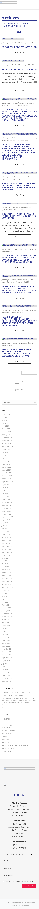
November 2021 (7, 581)
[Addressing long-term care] (13, 61)
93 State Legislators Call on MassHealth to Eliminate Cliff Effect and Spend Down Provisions (19, 289)
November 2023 (7, 511)
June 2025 (5, 455)
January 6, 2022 (7, 345)
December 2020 (7, 614)
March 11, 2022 (16, 251)
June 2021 (5, 596)
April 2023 (5, 532)
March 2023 (6, 535)
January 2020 (6, 646)
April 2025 (5, 461)
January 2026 (6, 435)
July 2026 (5, 417)
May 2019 (5, 669)
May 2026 (5, 423)
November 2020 (7, 617)
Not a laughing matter (9, 708)
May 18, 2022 (16, 179)
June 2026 (5, 420)
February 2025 (7, 467)
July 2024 (5, 488)
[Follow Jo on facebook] (14, 795)
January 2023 (6, 540)
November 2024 (7, 476)
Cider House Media (23, 905)
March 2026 (6, 429)
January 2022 (6, 576)
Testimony (15, 177)
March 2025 (6, 464)
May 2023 (5, 529)
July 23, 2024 (29, 65)
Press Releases (17, 280)
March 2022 (6, 570)
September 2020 (7, 623)
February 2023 (7, 537)
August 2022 (6, 555)
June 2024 (5, 490)
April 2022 (5, 567)
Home (19, 32)
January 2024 (6, 505)
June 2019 (5, 667)
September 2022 (7, 552)
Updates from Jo (7, 210)
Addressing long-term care (19, 69)
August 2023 (6, 520)
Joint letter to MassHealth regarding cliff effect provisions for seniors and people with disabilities (19, 321)
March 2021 (6, 605)
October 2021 (6, 584)
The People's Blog (17, 43)
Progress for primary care (19, 47)
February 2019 (7, 678)
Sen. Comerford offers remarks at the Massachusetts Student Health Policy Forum (17, 352)
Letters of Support (18, 103)
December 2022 (7, 543)
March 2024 (6, 499)
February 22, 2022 (24, 282)
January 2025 (6, 470)
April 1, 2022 (18, 210)
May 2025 (5, 458)
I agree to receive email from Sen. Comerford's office (19, 881)
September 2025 (7, 446)
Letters (14, 249)
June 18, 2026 (29, 43)
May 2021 (5, 599)
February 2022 (7, 573)
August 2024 (6, 485)
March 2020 (6, 640)
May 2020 (5, 634)
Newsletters (16, 207)
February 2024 (7, 502)
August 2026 (6, 414)
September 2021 (7, 587)
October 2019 (6, 655)
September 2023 (7, 517)
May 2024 (5, 493)
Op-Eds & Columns (8, 731)
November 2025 (7, 441)
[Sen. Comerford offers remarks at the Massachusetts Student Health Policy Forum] (19, 339)
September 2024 (7, 482)
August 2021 (6, 590)
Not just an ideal (7, 705)
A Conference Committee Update (13, 695)
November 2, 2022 (24, 140)
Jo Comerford (6, 43)
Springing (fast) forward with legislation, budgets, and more (19, 216)
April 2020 (5, 637)
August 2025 (6, 449)
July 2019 (5, 664)
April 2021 (5, 602)
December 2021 (7, 579)
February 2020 (7, 643)
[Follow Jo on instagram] (18, 795)
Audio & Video (16, 343)
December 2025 (7, 438)
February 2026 (7, 432)
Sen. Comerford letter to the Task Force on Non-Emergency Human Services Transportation (19, 186)
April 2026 (5, 426)
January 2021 (6, 611)
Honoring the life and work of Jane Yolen (16, 692)
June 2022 (5, 561)
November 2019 (7, 652)
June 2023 (5, 526)
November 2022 (7, 546)
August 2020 (6, 625)
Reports (4, 737)
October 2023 (6, 514)
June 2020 (5, 631)
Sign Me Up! (29, 886)
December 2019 (7, 649)
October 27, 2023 (23, 105)
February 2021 (7, 608)
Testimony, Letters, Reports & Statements (16, 745)
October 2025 (6, 444)
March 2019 (6, 675)
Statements (5, 739)
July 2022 (5, 558)
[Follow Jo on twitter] (23, 795)
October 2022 (6, 549)
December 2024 (7, 473)
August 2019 (6, 661)
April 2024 (5, 496)
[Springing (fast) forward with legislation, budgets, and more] (19, 203)
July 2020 (5, 628)
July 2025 (5, 452)
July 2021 (5, 593)
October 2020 (6, 620)
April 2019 (5, 672)
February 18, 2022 (17, 313)
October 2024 (6, 479)
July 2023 (5, 523)
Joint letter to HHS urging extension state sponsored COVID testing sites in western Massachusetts (19, 258)
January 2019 (6, 681)
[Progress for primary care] (13, 38)
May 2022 (5, 564)
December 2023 (7, 508)
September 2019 (7, 658)
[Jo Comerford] (19, 4)
